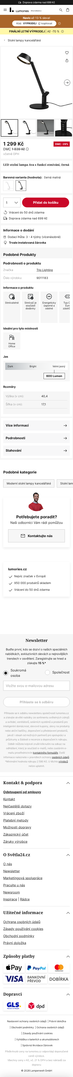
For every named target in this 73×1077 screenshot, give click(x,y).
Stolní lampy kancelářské (24, 40)
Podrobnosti (15, 438)
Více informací (17, 425)
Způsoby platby (19, 956)
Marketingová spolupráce (22, 878)
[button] (9, 128)
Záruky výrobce (15, 841)
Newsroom (11, 892)
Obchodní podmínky (18, 936)
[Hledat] (61, 10)
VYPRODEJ (34, 23)
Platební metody (15, 820)
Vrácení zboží (13, 813)
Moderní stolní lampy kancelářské (29, 483)
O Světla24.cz (16, 855)
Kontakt (9, 799)
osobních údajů (60, 757)
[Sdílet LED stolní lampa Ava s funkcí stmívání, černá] (67, 60)
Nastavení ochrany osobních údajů (26, 1021)
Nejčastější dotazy (17, 806)
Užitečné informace (23, 913)
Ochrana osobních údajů (21, 922)
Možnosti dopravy (17, 827)
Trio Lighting (44, 270)
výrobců (63, 761)
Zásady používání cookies (23, 929)
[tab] (36, 812)
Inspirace (10, 899)
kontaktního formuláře (45, 752)
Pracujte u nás (14, 885)
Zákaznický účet (15, 834)
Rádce (25, 899)
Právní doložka (14, 943)
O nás (7, 864)
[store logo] (28, 10)
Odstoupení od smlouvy (22, 792)
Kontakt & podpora (22, 783)
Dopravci (12, 994)
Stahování (13, 450)
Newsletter (11, 871)
